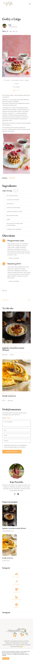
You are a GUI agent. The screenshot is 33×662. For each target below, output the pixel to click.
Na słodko (6, 346)
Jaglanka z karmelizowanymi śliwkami (13, 349)
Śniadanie (14, 346)
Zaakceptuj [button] (5, 658)
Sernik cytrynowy (9, 396)
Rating (4, 418)
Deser (18, 90)
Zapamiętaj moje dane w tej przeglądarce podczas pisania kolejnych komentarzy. (15, 446)
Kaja (10, 25)
